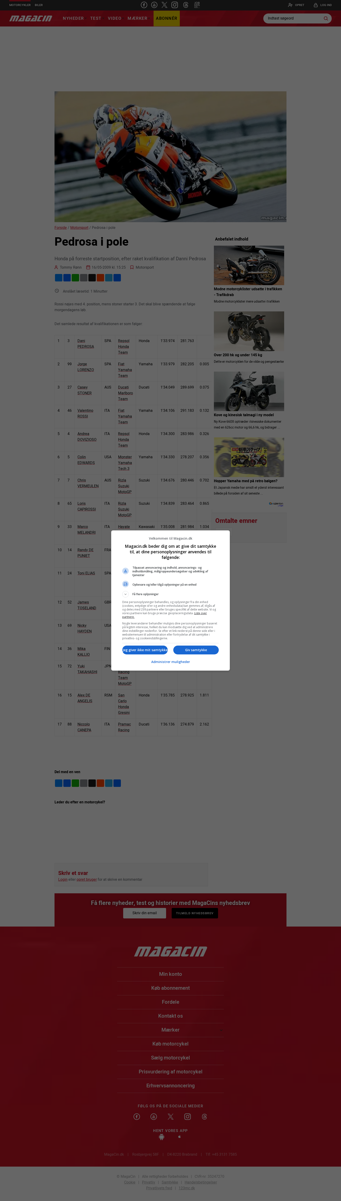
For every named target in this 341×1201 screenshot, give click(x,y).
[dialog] (170, 600)
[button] (170, 594)
